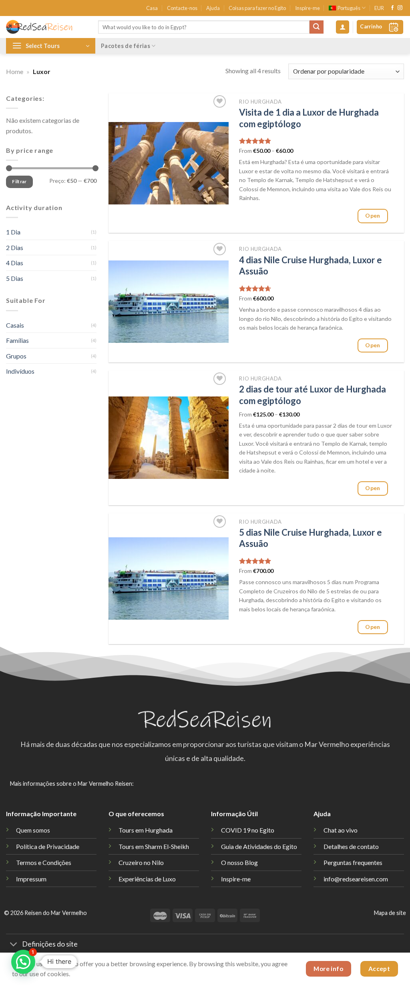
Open (372, 215)
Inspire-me (307, 8)
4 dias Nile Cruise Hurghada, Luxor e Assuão (310, 265)
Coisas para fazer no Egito (257, 8)
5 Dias (14, 278)
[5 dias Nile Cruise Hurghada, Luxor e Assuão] (169, 578)
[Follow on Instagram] (400, 8)
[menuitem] (347, 8)
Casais (15, 325)
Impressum (31, 879)
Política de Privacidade (47, 846)
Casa (152, 8)
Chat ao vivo (341, 830)
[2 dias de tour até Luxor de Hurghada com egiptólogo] (169, 437)
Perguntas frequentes (353, 862)
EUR (379, 8)
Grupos (16, 356)
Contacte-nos (182, 8)
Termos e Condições (43, 862)
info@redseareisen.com (356, 879)
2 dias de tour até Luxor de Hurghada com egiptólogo (312, 395)
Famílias (17, 340)
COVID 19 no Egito (247, 830)
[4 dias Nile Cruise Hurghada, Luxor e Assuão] (169, 301)
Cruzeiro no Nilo (141, 862)
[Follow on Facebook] (392, 8)
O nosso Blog (239, 862)
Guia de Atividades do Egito (259, 846)
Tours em (154, 846)
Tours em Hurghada (146, 830)
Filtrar (19, 182)
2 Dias (14, 247)
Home (14, 71)
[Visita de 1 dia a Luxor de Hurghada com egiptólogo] (169, 163)
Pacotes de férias (125, 45)
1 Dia (13, 232)
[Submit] (316, 27)
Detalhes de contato (351, 846)
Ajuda (213, 8)
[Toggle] (14, 944)
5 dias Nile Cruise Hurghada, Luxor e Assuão (310, 538)
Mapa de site (390, 912)
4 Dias (14, 262)
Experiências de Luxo (147, 879)
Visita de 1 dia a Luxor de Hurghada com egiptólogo (309, 118)
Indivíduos (20, 371)
